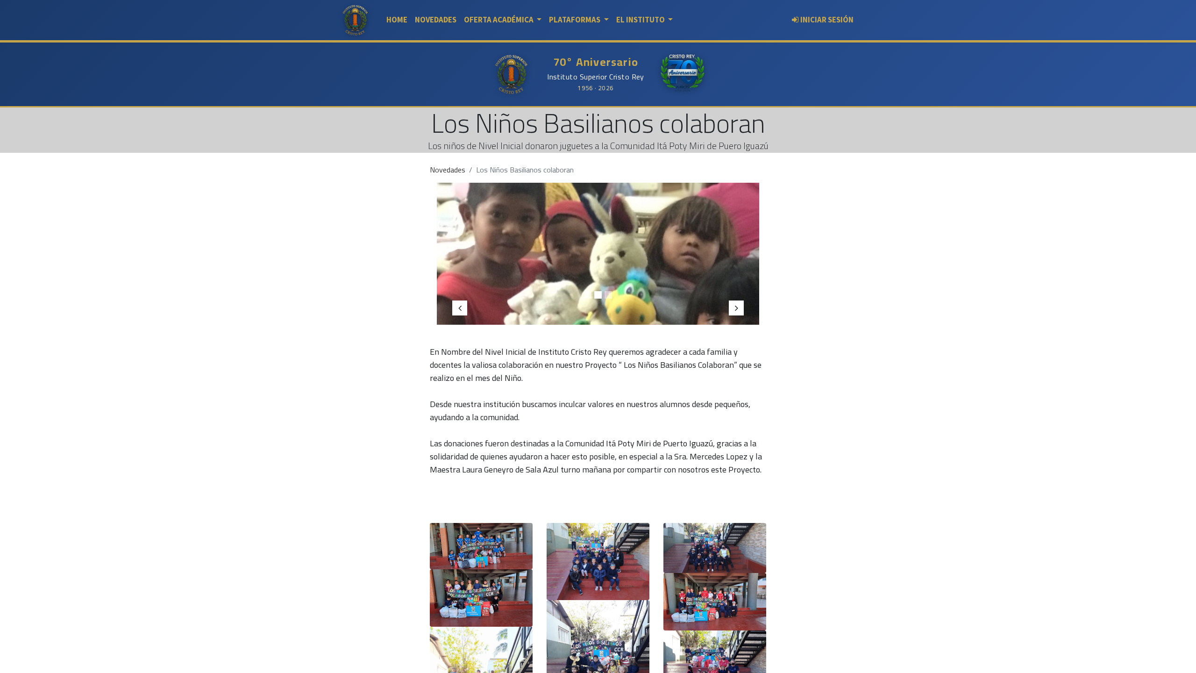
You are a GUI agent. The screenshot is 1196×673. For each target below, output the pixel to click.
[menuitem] (397, 19)
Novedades (447, 170)
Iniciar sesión (827, 19)
